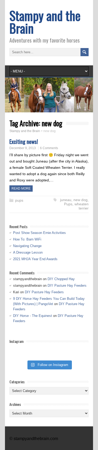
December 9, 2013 (22, 148)
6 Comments (49, 148)
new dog (80, 200)
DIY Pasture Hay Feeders (67, 285)
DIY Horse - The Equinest (32, 316)
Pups (68, 204)
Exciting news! (23, 141)
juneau (65, 200)
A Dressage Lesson (28, 252)
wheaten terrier (81, 206)
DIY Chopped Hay (61, 279)
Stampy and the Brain (44, 21)
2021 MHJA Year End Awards (35, 259)
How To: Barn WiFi (27, 239)
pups (19, 200)
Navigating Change (27, 246)
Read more (21, 188)
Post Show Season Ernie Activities (39, 233)
